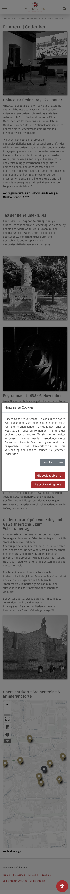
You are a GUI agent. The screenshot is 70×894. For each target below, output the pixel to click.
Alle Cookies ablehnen (50, 475)
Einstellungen (49, 462)
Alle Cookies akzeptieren (48, 484)
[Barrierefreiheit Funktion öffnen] (62, 886)
